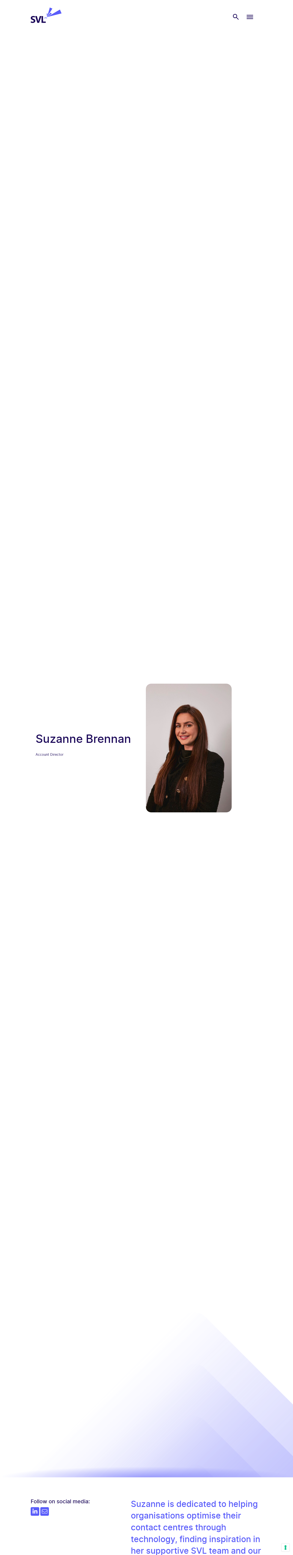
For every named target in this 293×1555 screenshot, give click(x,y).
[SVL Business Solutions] (46, 22)
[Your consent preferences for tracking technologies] (285, 1547)
